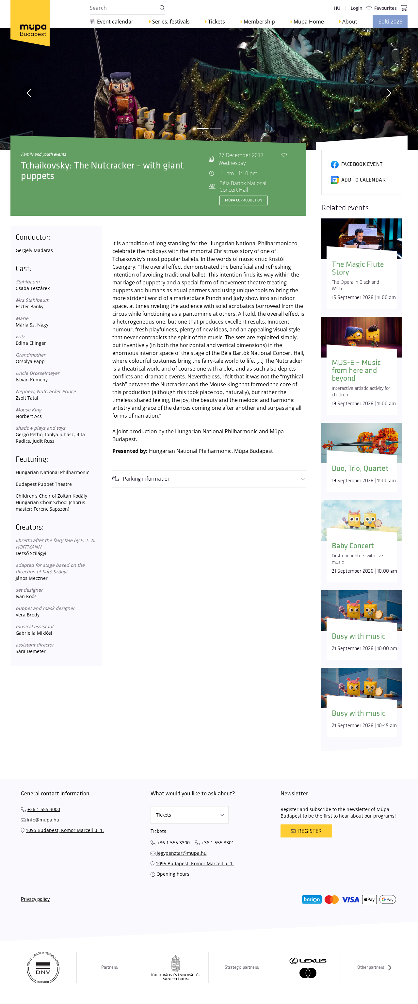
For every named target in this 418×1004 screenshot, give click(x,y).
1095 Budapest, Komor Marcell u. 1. (65, 830)
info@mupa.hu (43, 820)
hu (337, 8)
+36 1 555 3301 (217, 842)
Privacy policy (35, 899)
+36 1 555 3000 (43, 809)
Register (310, 831)
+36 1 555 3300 (173, 842)
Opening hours (172, 874)
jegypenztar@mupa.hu (182, 853)
